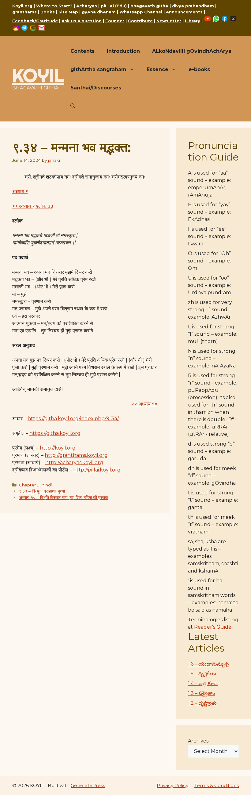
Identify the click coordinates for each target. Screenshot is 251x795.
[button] (72, 106)
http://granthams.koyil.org (76, 455)
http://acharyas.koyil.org (74, 462)
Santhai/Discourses (95, 88)
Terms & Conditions (216, 785)
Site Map (68, 11)
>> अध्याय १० (144, 404)
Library (192, 20)
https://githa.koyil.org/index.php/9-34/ (73, 418)
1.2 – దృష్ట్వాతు (202, 703)
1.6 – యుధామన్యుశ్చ (208, 664)
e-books (199, 69)
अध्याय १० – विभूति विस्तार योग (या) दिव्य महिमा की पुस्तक (63, 497)
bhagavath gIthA (149, 5)
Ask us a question (82, 20)
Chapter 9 (29, 484)
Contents (82, 51)
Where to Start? (54, 5)
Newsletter (168, 20)
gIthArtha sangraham (98, 69)
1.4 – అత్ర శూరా (203, 683)
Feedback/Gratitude (35, 20)
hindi (47, 484)
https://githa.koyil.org (55, 433)
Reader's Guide (212, 627)
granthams (24, 11)
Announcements (184, 11)
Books (47, 11)
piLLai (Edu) (114, 5)
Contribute (140, 20)
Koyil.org (22, 5)
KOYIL (38, 75)
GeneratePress (88, 785)
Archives (198, 741)
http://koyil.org (58, 448)
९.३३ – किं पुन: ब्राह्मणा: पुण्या (42, 491)
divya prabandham (193, 5)
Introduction (123, 51)
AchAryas (86, 5)
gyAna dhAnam (99, 11)
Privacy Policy (172, 785)
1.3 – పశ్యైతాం (201, 693)
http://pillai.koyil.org (97, 470)
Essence (157, 69)
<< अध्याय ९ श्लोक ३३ (32, 206)
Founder (114, 20)
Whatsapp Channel (140, 11)
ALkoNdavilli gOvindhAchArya (191, 51)
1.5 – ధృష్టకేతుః (203, 674)
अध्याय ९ (20, 191)
